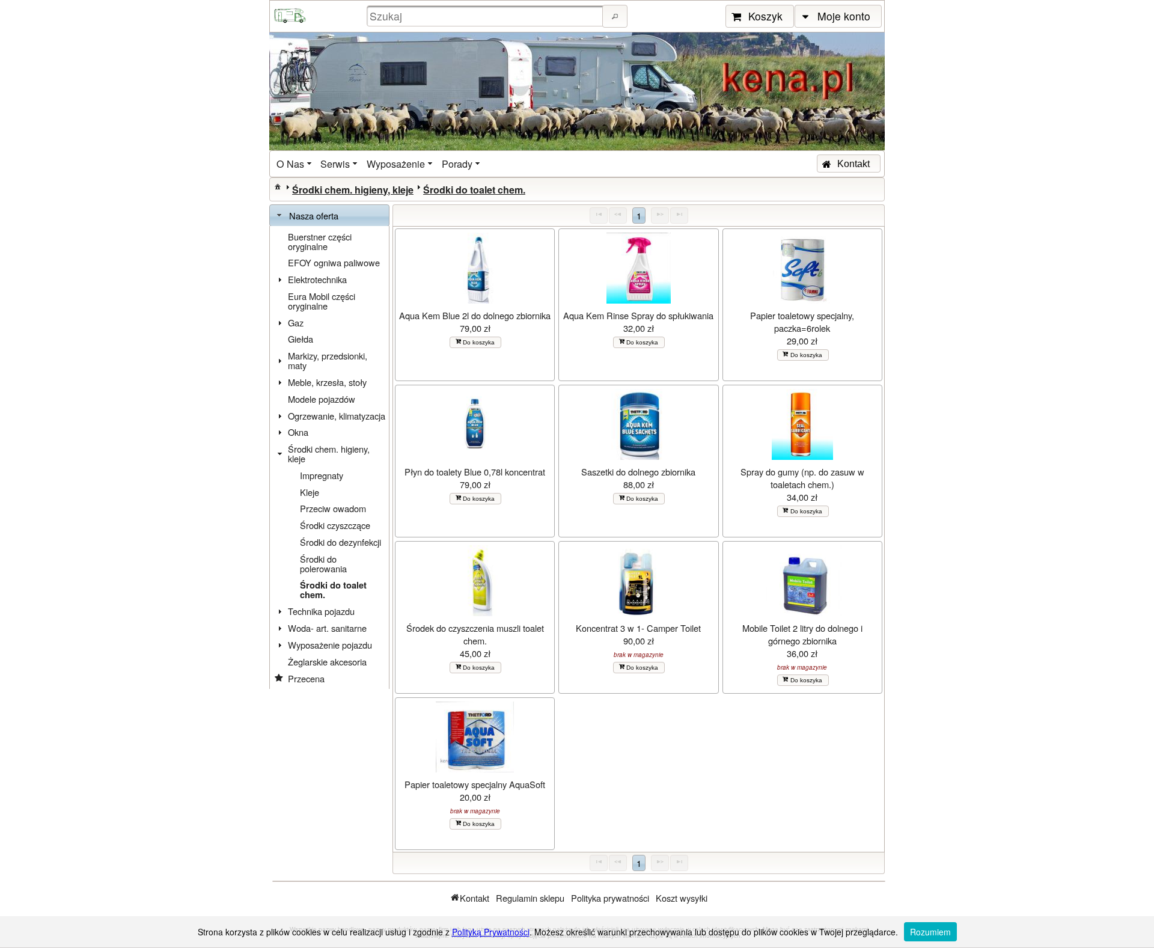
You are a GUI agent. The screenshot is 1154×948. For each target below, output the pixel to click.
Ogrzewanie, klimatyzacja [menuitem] (336, 415)
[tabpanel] (329, 458)
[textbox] (486, 15)
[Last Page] (679, 215)
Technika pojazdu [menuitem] (321, 611)
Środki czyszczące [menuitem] (335, 525)
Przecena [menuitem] (306, 678)
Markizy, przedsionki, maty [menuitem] (327, 360)
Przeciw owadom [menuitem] (333, 508)
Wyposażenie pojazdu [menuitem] (330, 644)
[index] (277, 186)
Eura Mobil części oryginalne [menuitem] (321, 301)
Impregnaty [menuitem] (321, 475)
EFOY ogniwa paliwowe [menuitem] (334, 262)
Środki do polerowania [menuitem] (323, 563)
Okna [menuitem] (298, 432)
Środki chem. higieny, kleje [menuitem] (329, 453)
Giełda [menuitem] (300, 338)
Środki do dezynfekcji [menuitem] (340, 542)
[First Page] (599, 215)
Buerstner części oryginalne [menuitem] (320, 241)
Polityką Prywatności (491, 932)
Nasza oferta (313, 215)
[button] (614, 16)
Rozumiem (930, 932)
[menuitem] (295, 163)
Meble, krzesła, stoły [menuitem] (327, 382)
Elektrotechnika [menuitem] (317, 279)
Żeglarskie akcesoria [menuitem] (327, 661)
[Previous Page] (618, 215)
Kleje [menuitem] (309, 492)
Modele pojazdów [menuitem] (321, 399)
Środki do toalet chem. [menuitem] (333, 590)
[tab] (329, 215)
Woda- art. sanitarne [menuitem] (327, 628)
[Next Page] (660, 215)
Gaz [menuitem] (296, 322)
